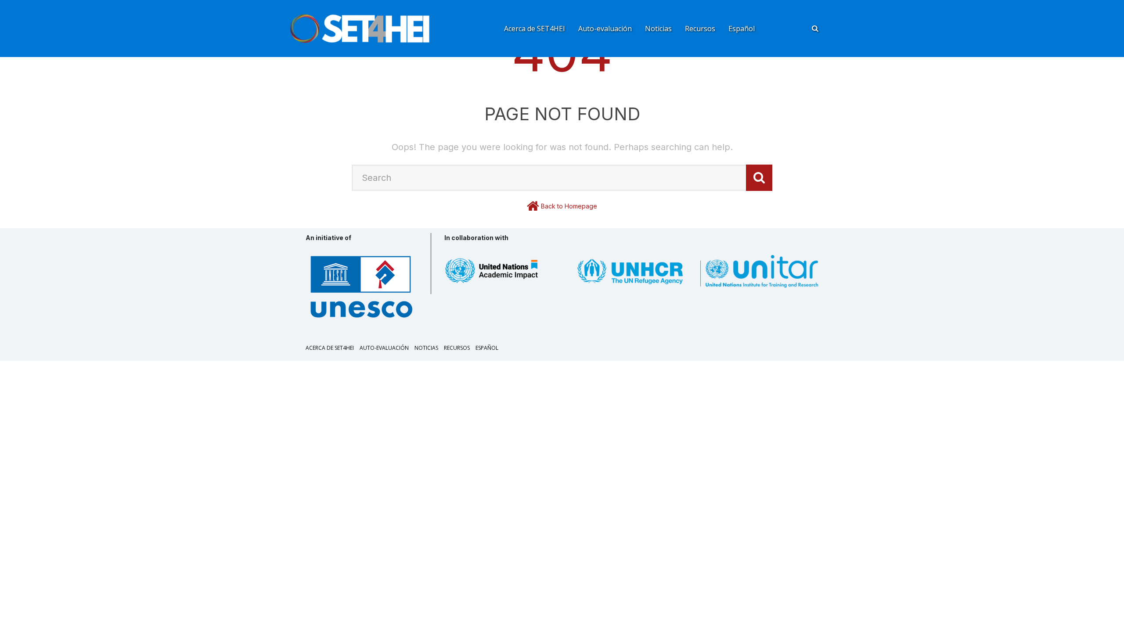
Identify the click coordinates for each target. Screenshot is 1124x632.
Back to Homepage (569, 206)
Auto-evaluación (605, 28)
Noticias (658, 28)
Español (741, 28)
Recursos (700, 28)
